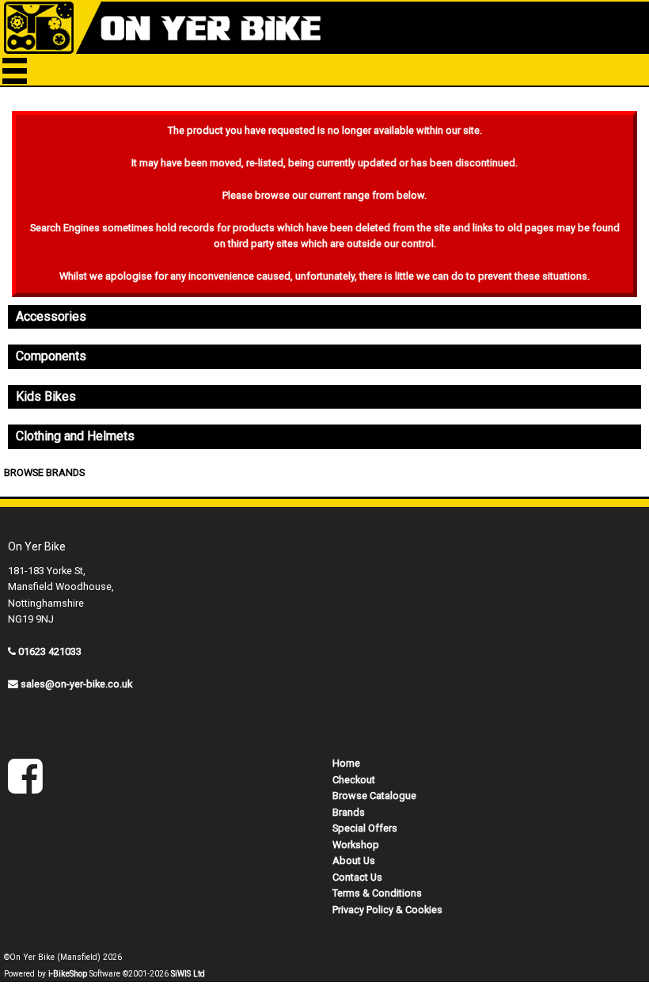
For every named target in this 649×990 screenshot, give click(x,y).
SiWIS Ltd (188, 974)
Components (51, 356)
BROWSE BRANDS (44, 472)
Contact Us (357, 877)
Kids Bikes (46, 396)
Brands (348, 812)
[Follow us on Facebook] (25, 787)
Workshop (355, 845)
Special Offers (364, 828)
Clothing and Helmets (75, 436)
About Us (353, 860)
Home (346, 763)
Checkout (353, 780)
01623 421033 (50, 651)
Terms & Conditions (377, 893)
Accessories (51, 316)
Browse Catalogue (374, 796)
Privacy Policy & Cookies (387, 910)
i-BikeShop (67, 974)
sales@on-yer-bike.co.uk (76, 684)
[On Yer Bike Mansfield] (324, 28)
